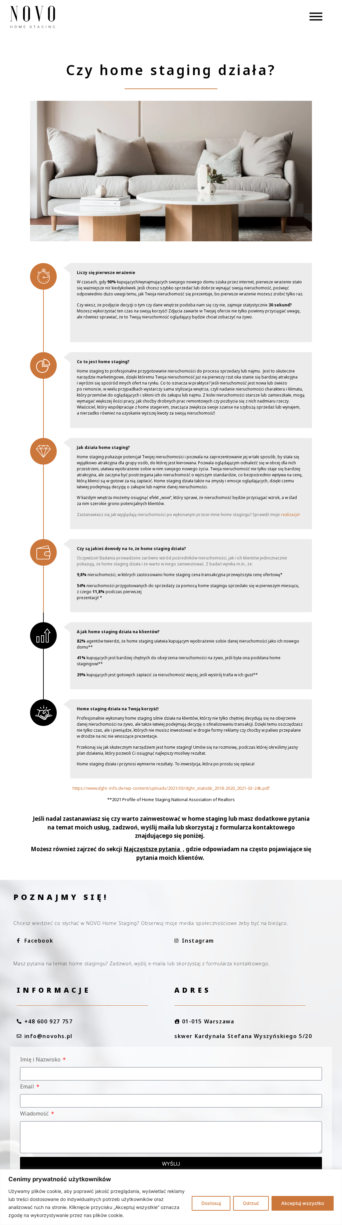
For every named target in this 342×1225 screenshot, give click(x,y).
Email (27, 1087)
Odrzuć (251, 1203)
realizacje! (290, 514)
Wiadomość (35, 1114)
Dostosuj (211, 1203)
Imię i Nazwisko (41, 1060)
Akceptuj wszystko (302, 1203)
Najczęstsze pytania (152, 849)
